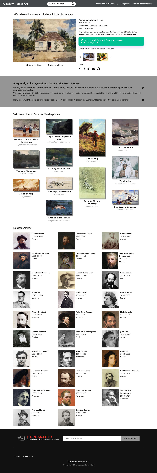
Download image (36, 65)
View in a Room (56, 65)
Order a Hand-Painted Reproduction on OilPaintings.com (102, 41)
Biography (125, 4)
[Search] (73, 4)
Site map (17, 456)
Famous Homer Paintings (142, 4)
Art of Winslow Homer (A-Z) (107, 4)
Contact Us (28, 456)
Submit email (130, 438)
